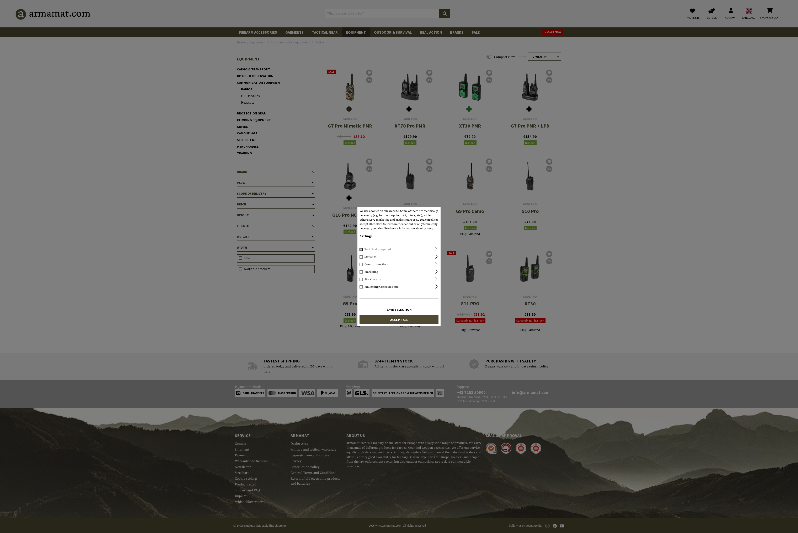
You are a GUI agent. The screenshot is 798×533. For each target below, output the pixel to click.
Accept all (399, 320)
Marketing (371, 272)
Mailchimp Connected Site (382, 287)
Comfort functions (377, 264)
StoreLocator (373, 279)
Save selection (399, 309)
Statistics (370, 257)
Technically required (378, 249)
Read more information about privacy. (409, 228)
